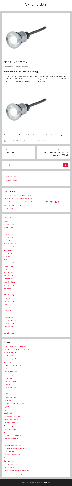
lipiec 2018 (7, 330)
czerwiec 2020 (9, 256)
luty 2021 (7, 231)
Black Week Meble (10, 180)
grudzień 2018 (9, 314)
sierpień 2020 (8, 250)
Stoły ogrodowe (9, 461)
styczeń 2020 (8, 272)
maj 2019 (7, 298)
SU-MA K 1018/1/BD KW (12, 205)
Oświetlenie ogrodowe (31, 141)
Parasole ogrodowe (11, 423)
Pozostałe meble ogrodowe (13, 445)
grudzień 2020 (9, 237)
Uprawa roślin (9, 467)
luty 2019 (7, 307)
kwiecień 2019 (9, 301)
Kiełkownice (8, 378)
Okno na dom (36, 4)
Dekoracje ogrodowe (11, 359)
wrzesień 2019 (9, 285)
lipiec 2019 (7, 291)
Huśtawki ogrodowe (11, 375)
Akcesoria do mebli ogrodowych (15, 346)
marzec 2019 (8, 304)
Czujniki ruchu (9, 356)
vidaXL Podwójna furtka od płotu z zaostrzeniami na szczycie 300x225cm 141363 (31, 202)
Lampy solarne (9, 384)
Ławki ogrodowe (10, 391)
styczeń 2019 (8, 311)
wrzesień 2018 (9, 323)
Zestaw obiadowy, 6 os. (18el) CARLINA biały (19, 195)
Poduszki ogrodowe (11, 439)
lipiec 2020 (8, 253)
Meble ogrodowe (10, 397)
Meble (6, 394)
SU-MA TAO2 (8, 208)
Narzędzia (7, 400)
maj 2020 (7, 259)
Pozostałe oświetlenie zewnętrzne (16, 448)
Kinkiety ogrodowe (10, 381)
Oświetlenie (19, 141)
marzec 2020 (8, 266)
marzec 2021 (8, 228)
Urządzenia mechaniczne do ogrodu (16, 470)
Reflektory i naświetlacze (12, 454)
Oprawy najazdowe (10, 410)
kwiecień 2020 (9, 263)
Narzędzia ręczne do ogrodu (14, 403)
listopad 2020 (8, 240)
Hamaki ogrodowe (10, 372)
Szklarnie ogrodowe (11, 464)
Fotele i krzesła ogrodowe (13, 365)
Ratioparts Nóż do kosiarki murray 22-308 (18, 199)
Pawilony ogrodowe (11, 426)
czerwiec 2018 (9, 333)
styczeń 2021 (8, 234)
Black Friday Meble (10, 176)
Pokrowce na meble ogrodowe (15, 442)
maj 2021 (7, 221)
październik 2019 (10, 282)
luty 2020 (7, 269)
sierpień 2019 (8, 288)
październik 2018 (10, 320)
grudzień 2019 (9, 275)
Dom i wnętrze (11, 141)
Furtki (6, 368)
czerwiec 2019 (9, 295)
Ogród (6, 407)
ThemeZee (46, 482)
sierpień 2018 (8, 327)
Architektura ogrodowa (12, 352)
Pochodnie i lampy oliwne (13, 435)
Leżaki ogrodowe (10, 387)
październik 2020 (10, 243)
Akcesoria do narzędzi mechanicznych (17, 349)
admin (26, 66)
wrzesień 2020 (9, 247)
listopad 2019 (8, 279)
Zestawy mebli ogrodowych (14, 474)
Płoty (6, 432)
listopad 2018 (8, 317)
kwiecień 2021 (9, 224)
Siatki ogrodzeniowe (11, 458)
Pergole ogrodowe (10, 429)
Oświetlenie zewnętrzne (45, 141)
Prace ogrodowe (10, 451)
